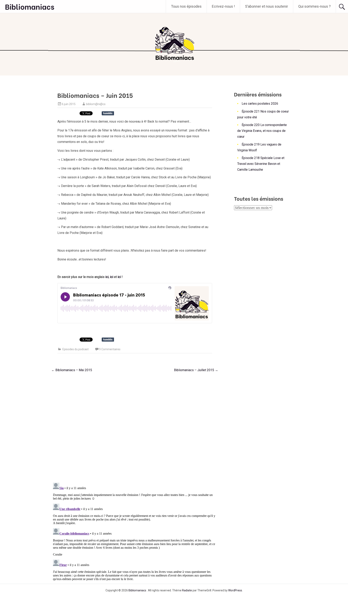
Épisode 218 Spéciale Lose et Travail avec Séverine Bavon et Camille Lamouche (260, 163)
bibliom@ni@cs (96, 104)
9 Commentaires (109, 349)
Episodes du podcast (75, 349)
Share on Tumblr (108, 113)
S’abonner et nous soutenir (266, 6)
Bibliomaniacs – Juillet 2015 (196, 370)
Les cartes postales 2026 (260, 103)
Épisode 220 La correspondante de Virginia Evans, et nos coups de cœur (262, 130)
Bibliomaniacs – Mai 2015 (71, 370)
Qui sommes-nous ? (314, 6)
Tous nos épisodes (186, 6)
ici (107, 277)
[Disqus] (134, 426)
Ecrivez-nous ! (223, 6)
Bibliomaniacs (29, 6)
